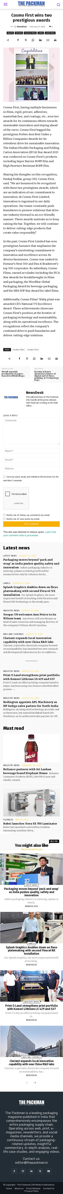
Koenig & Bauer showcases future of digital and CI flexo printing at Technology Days (46, 376)
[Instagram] (23, 1171)
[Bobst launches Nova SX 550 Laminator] (31, 802)
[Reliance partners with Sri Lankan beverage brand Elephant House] (31, 748)
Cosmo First (33, 350)
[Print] (55, 40)
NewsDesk (22, 26)
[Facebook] (18, 40)
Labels (40, 33)
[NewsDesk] (12, 26)
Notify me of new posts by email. (23, 519)
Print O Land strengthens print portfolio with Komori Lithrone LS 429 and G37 (31, 1007)
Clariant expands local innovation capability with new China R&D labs (31, 1062)
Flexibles (19, 33)
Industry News (30, 33)
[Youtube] (49, 1171)
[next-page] (35, 1082)
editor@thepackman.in (31, 1163)
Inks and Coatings (13, 634)
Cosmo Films (19, 350)
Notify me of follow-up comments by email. (28, 515)
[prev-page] (27, 1082)
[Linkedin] (40, 40)
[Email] (48, 40)
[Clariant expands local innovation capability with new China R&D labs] (31, 1041)
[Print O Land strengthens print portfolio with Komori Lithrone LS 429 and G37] (31, 986)
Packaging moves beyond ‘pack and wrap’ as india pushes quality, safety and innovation (31, 563)
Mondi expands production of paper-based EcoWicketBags (13, 374)
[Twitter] (25, 40)
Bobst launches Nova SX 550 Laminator (30, 823)
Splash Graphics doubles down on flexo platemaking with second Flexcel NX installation (30, 590)
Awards (10, 33)
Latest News (50, 33)
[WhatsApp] (33, 40)
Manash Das (31, 906)
